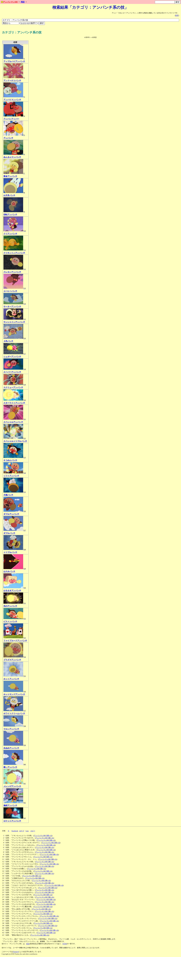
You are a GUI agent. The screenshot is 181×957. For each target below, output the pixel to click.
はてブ (21, 831)
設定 (177, 15)
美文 (27, 944)
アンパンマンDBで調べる (43, 835)
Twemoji (16, 952)
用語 (23, 2)
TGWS (64, 944)
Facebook (15, 831)
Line (27, 831)
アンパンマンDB (10, 2)
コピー (32, 831)
